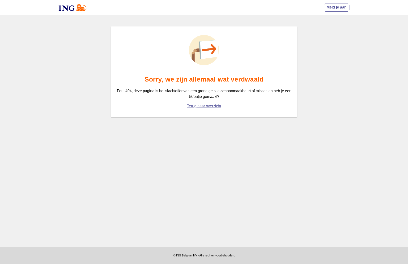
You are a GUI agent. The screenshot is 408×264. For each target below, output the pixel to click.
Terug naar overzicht (204, 106)
